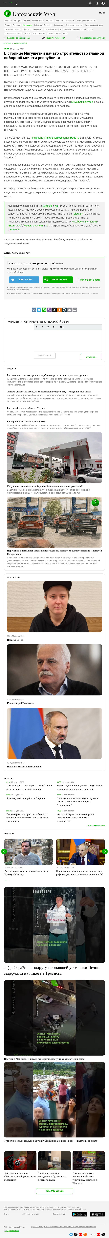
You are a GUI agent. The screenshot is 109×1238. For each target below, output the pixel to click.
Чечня (28, 34)
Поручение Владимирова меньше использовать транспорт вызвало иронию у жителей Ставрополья (54, 552)
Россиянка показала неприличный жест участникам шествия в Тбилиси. (85, 1178)
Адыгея (27, 21)
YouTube (15, 229)
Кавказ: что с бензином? (18, 38)
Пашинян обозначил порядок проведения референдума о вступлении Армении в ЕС (79, 872)
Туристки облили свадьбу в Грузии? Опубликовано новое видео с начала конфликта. (51, 1140)
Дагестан (16, 25)
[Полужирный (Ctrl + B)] (36, 327)
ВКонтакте (15, 225)
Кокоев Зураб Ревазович (20, 703)
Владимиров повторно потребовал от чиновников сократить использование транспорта (27, 817)
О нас (6, 1214)
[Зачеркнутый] (53, 327)
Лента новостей (20, 43)
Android (47, 205)
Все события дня (96, 826)
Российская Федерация (32, 29)
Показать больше (55, 1191)
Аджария (17, 21)
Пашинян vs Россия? (55, 38)
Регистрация (44, 355)
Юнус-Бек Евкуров (82, 101)
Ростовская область (53, 29)
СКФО (90, 29)
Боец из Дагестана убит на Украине (26, 408)
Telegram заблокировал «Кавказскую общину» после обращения (20, 1176)
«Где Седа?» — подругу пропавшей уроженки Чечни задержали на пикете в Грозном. (51, 970)
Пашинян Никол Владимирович (24, 766)
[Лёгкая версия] (16, 3)
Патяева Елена (15, 639)
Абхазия (8, 21)
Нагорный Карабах (12, 29)
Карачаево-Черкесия (74, 25)
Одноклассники (33, 225)
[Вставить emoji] (61, 327)
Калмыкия (58, 25)
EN (11, 3)
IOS (56, 205)
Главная (7, 43)
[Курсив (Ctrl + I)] (42, 327)
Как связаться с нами (30, 1214)
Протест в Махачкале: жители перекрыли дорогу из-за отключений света (44, 1058)
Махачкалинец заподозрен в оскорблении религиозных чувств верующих (47, 375)
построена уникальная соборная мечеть (54, 137)
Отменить (91, 357)
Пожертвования (59, 1214)
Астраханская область (65, 21)
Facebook (77, 221)
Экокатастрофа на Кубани (92, 38)
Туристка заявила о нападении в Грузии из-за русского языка (52, 1176)
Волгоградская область (86, 21)
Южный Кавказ (54, 34)
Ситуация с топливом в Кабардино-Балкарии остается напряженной (44, 486)
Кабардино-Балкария (43, 25)
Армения (50, 21)
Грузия (7, 25)
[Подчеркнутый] (48, 327)
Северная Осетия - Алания (75, 29)
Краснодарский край (94, 25)
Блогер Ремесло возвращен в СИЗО (26, 421)
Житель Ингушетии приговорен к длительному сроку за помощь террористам (75, 817)
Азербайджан (38, 21)
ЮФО (65, 34)
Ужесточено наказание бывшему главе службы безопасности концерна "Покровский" (78, 801)
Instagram (91, 221)
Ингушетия (27, 25)
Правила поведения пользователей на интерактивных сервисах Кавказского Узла (63, 1227)
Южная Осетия (39, 34)
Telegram (77, 213)
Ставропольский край (14, 34)
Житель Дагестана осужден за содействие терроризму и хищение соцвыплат (49, 391)
